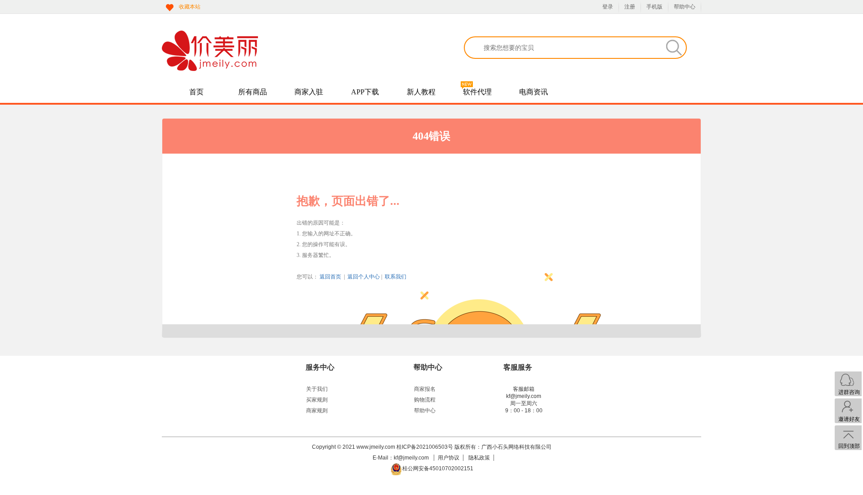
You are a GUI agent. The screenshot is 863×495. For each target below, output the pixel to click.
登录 (607, 7)
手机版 (654, 7)
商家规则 (317, 410)
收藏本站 (189, 7)
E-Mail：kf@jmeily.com (401, 458)
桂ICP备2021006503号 (424, 447)
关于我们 (317, 389)
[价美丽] (274, 51)
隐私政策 (479, 458)
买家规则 (317, 400)
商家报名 (425, 389)
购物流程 (425, 400)
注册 (629, 7)
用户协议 (448, 458)
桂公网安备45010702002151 (437, 468)
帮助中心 (684, 7)
